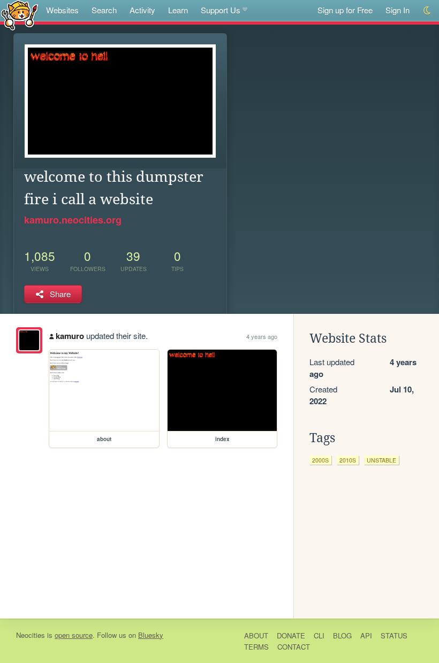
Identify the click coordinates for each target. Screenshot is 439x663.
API (366, 635)
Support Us (220, 10)
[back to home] (19, 14)
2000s (320, 460)
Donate (291, 635)
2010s (347, 460)
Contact (293, 647)
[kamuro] (29, 340)
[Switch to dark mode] (427, 10)
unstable (381, 460)
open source (74, 635)
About (256, 635)
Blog (342, 635)
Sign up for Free (345, 10)
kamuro (70, 336)
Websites (62, 10)
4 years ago (261, 336)
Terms (256, 647)
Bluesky (150, 635)
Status (394, 635)
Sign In (397, 10)
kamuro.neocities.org (73, 220)
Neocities (30, 635)
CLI (319, 635)
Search (104, 10)
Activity (142, 10)
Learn (178, 10)
